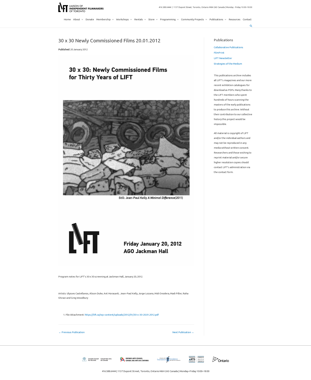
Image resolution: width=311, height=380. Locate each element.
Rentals (138, 19)
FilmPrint (219, 52)
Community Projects (192, 19)
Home (67, 19)
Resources (234, 19)
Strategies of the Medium (228, 63)
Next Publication (183, 332)
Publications (216, 19)
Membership (103, 19)
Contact (247, 19)
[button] (251, 26)
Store (151, 19)
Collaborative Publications (228, 47)
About (76, 19)
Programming (168, 19)
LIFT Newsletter (223, 58)
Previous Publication (72, 332)
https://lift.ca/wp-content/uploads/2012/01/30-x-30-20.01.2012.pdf (122, 314)
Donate (90, 19)
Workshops (122, 19)
